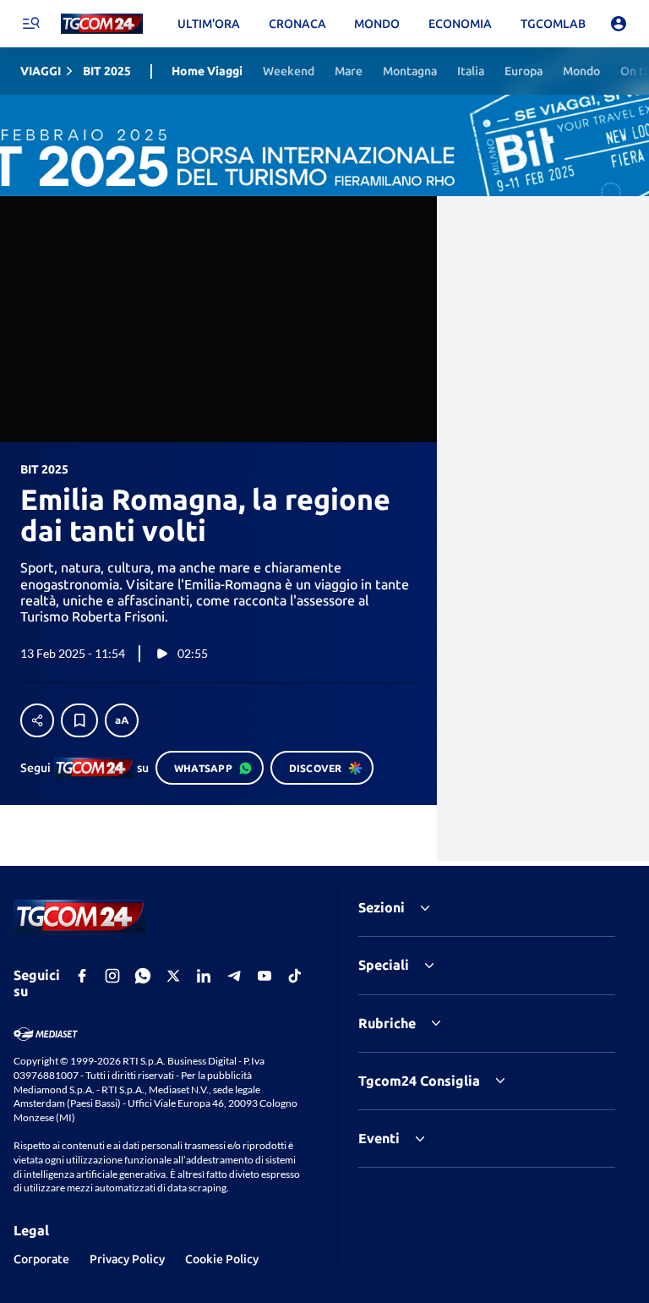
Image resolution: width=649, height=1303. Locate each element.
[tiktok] (294, 975)
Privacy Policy (127, 1259)
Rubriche (387, 1023)
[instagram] (112, 975)
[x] (173, 975)
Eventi (379, 1138)
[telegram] (234, 975)
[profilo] (618, 24)
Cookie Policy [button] (222, 1259)
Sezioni (381, 907)
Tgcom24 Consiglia (419, 1080)
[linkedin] (203, 975)
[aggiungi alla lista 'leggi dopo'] (79, 720)
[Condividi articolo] (37, 720)
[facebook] (82, 975)
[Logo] (102, 24)
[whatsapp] (142, 975)
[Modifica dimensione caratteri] (122, 720)
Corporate (41, 1259)
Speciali (383, 964)
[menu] (30, 24)
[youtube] (264, 975)
